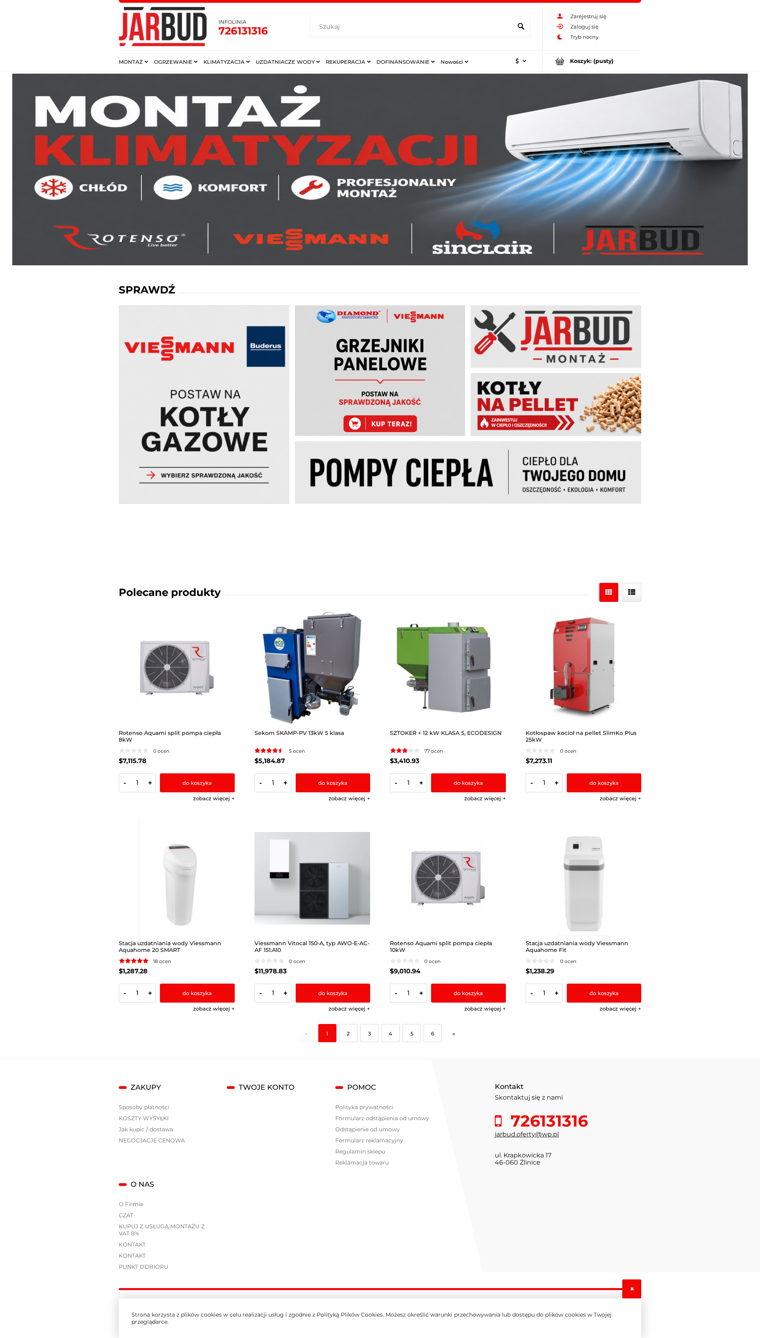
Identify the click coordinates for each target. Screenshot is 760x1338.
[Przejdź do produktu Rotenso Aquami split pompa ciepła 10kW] (448, 878)
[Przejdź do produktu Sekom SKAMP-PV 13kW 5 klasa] (312, 668)
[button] (214, 798)
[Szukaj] (521, 27)
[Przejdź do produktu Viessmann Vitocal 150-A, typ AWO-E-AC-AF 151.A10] (312, 878)
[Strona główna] (163, 26)
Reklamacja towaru (362, 1162)
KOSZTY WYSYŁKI (144, 1118)
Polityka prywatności (364, 1107)
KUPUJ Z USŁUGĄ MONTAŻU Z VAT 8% (162, 1230)
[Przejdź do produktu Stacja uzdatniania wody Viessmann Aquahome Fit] (584, 878)
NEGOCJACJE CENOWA (152, 1140)
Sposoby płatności (144, 1107)
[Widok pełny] (631, 592)
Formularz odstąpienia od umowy (382, 1118)
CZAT (126, 1215)
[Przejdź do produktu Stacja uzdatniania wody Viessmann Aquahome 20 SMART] (177, 878)
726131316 (243, 30)
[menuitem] (133, 61)
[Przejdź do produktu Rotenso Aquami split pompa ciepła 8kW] (177, 668)
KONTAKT (132, 1244)
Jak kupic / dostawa (146, 1129)
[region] (380, 169)
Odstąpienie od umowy (367, 1129)
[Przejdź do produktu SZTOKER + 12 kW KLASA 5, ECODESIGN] (448, 668)
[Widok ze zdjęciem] (608, 592)
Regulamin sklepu (360, 1151)
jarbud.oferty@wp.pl (527, 1134)
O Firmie (131, 1204)
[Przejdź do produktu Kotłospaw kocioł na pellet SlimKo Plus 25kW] (584, 668)
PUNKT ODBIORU (143, 1266)
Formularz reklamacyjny (369, 1140)
